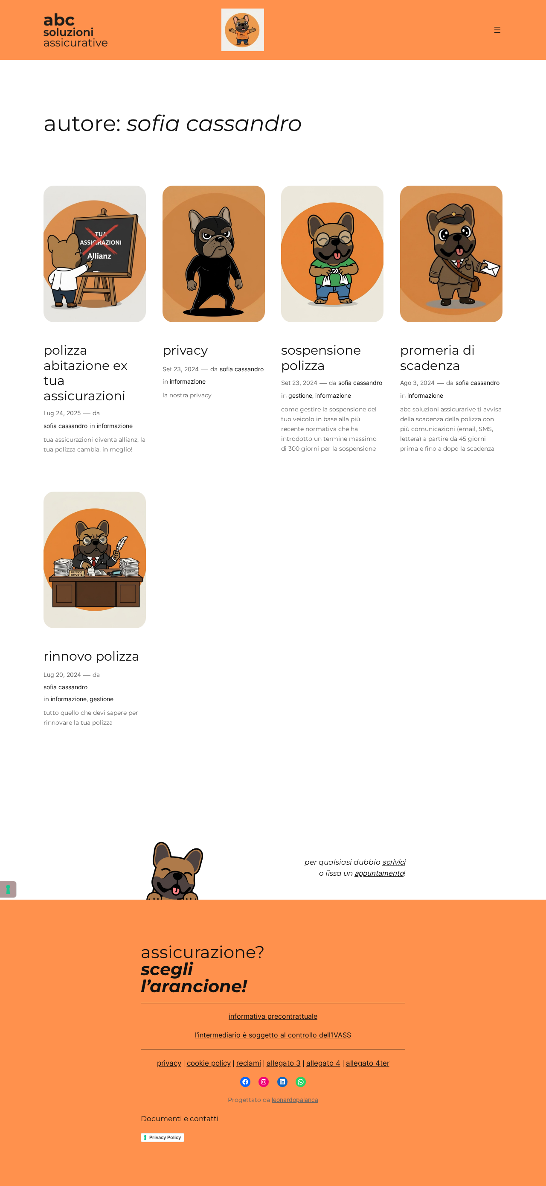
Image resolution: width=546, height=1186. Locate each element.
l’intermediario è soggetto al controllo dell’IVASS (273, 1035)
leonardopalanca (295, 1099)
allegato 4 (323, 1063)
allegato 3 (284, 1063)
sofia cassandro (65, 425)
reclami (248, 1063)
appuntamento (379, 873)
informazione (115, 425)
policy (220, 1063)
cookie (198, 1063)
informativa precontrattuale (273, 1016)
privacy (185, 350)
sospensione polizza (321, 358)
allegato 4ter (367, 1063)
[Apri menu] (497, 30)
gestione (300, 395)
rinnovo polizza (91, 656)
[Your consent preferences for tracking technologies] (8, 889)
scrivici (393, 862)
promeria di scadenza (437, 358)
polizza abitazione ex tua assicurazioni (86, 373)
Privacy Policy (165, 1137)
